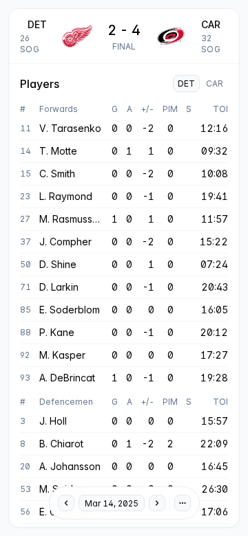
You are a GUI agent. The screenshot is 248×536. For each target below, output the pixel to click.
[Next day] (157, 503)
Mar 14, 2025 (111, 503)
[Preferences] (182, 503)
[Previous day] (66, 503)
